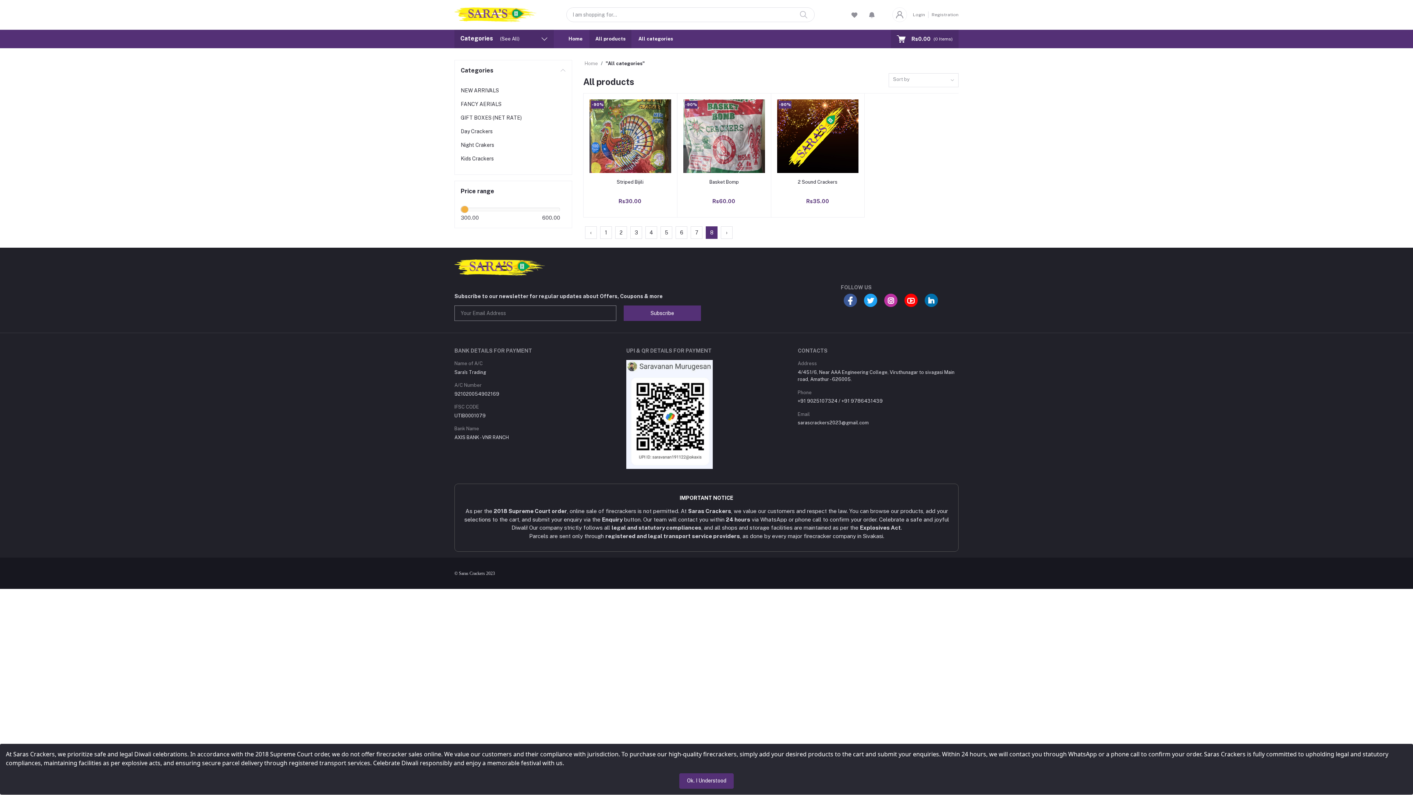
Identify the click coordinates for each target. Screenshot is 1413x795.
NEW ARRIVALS (480, 90)
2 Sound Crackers (817, 182)
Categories (477, 70)
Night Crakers (477, 145)
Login (919, 14)
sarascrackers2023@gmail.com (833, 422)
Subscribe (662, 313)
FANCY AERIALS (481, 104)
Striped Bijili (630, 182)
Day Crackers (477, 131)
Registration (945, 14)
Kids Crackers (477, 159)
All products (610, 39)
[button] (872, 14)
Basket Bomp (724, 182)
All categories (655, 39)
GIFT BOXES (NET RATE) (491, 118)
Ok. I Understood (706, 781)
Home (575, 39)
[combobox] (924, 80)
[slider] (464, 209)
